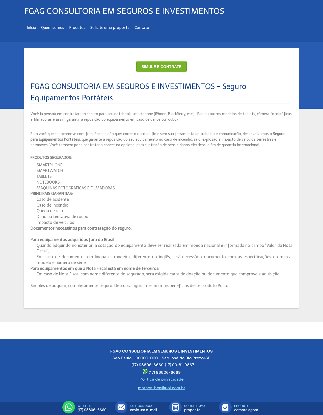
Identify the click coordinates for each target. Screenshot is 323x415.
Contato (141, 27)
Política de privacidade (162, 379)
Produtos (77, 27)
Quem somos (52, 27)
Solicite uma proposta (109, 27)
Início (31, 27)
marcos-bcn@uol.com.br (161, 388)
